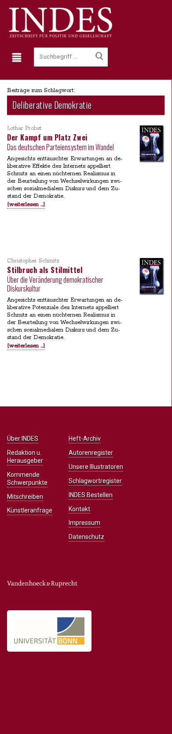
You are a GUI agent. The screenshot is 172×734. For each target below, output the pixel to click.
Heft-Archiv (85, 438)
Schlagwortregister (95, 480)
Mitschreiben (25, 496)
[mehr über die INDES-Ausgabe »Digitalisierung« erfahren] (151, 143)
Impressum (84, 522)
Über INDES (22, 438)
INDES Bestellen (91, 494)
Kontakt (79, 509)
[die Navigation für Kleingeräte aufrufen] (18, 57)
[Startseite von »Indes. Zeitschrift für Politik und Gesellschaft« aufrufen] (59, 36)
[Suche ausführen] (99, 56)
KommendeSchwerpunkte (27, 478)
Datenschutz (86, 536)
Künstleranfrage (29, 510)
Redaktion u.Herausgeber (25, 456)
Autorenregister (91, 452)
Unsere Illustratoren (96, 466)
